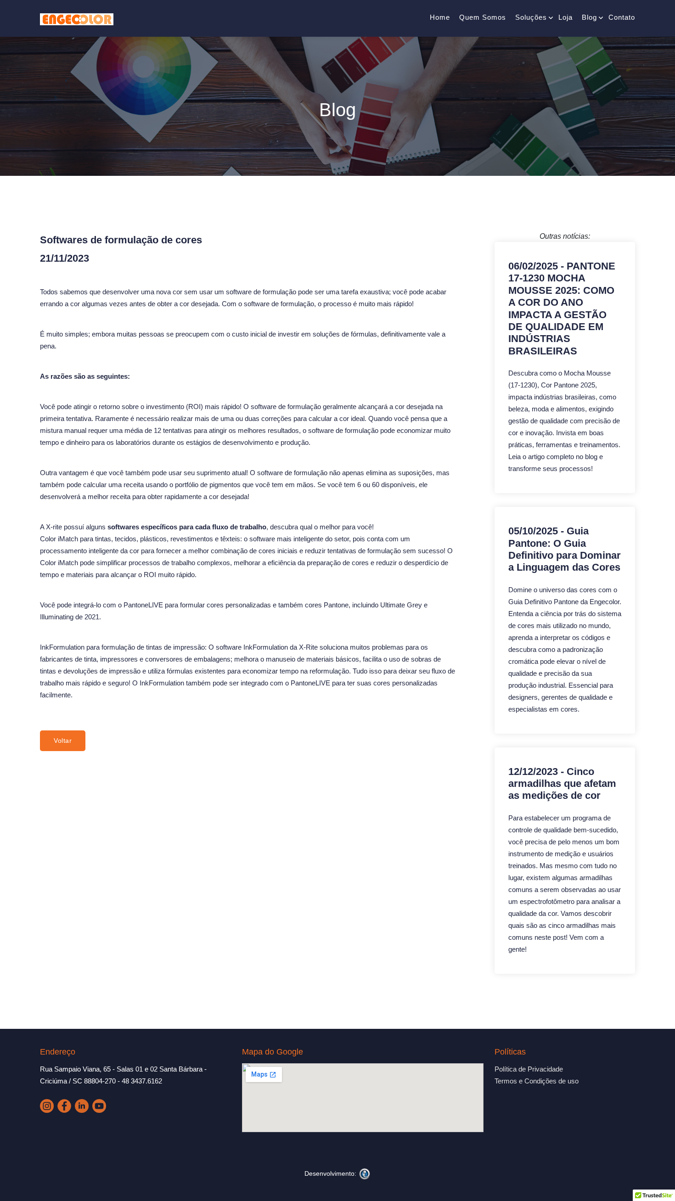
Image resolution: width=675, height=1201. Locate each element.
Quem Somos (482, 17)
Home (440, 17)
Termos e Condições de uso (537, 1081)
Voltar (63, 740)
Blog (589, 17)
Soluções (531, 17)
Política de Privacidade (529, 1069)
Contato (621, 17)
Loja (565, 17)
